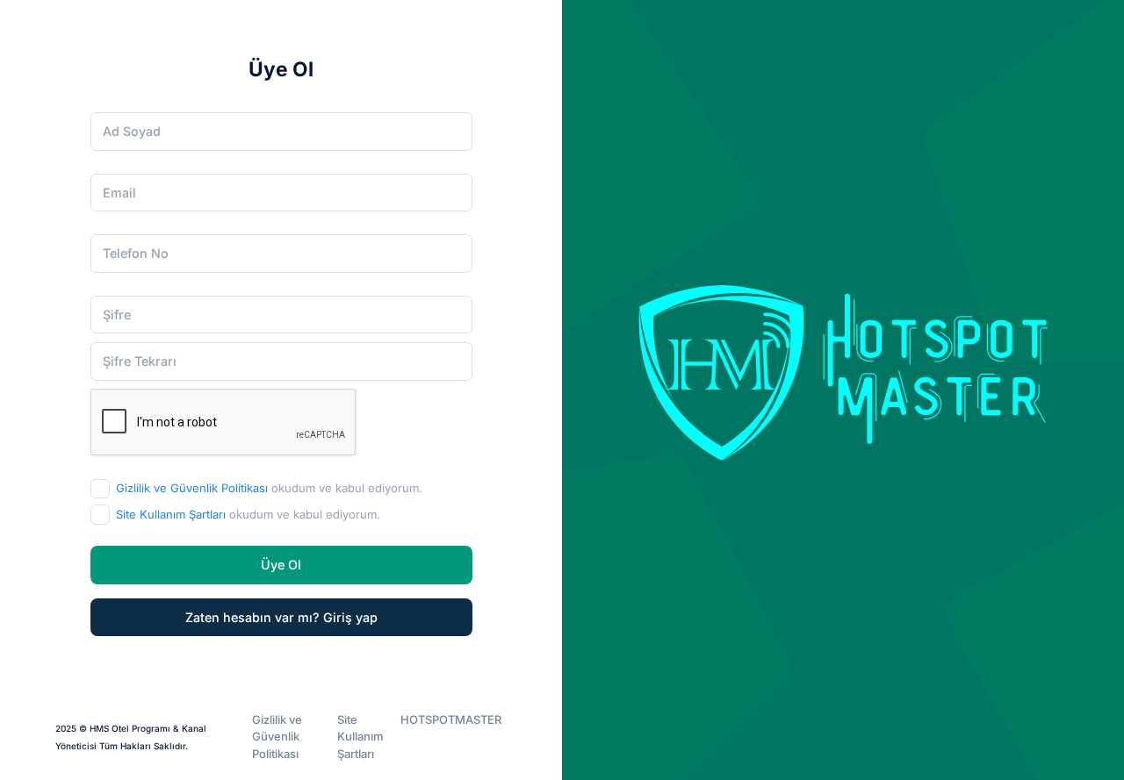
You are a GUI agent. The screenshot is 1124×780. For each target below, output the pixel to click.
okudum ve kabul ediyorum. (269, 488)
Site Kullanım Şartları (171, 514)
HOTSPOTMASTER (450, 719)
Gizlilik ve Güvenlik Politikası (192, 488)
